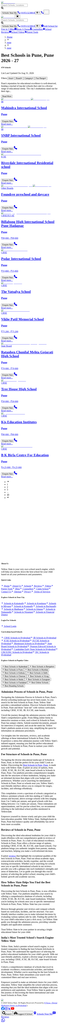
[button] (29, 7)
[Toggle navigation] (46, 12)
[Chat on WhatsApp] (3, 1021)
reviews (12, 856)
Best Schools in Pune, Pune (35, 765)
